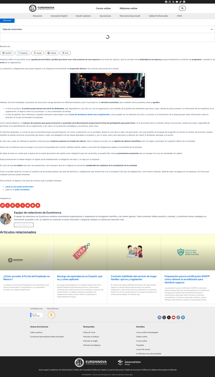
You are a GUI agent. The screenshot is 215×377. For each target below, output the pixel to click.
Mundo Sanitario (83, 16)
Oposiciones (105, 16)
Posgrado (140, 345)
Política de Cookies (99, 369)
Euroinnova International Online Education (47, 336)
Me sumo (7, 20)
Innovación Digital (59, 16)
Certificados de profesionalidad (148, 353)
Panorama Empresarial (130, 16)
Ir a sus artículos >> (23, 225)
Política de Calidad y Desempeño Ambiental (159, 369)
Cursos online (103, 8)
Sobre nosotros (36, 332)
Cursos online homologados (147, 332)
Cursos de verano (143, 349)
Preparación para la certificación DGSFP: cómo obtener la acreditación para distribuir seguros (187, 279)
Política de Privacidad (82, 369)
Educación (37, 16)
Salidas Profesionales (158, 16)
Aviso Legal (43, 369)
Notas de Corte (89, 332)
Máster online (141, 336)
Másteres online (128, 8)
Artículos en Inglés (90, 341)
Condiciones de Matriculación (60, 369)
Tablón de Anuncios (132, 369)
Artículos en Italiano (91, 336)
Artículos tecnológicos (92, 345)
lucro (90, 108)
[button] (182, 8)
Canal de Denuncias (116, 369)
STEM (179, 16)
